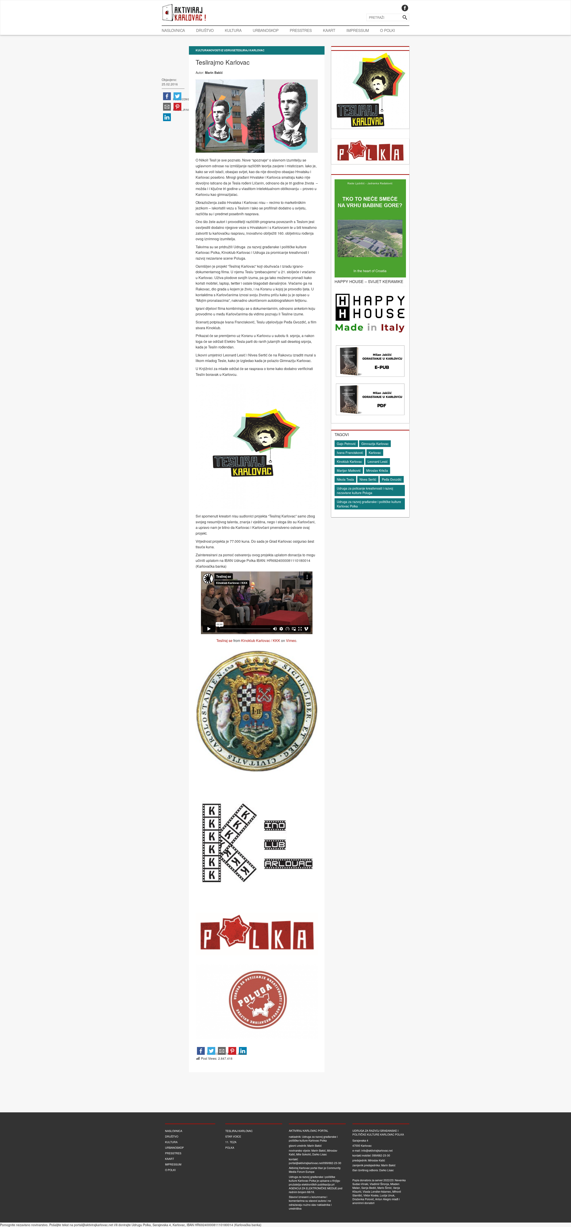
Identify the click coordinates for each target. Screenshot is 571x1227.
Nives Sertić (368, 479)
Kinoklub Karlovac (349, 461)
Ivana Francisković (350, 452)
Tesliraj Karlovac (250, 50)
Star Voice (233, 1136)
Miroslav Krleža (377, 470)
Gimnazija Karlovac (375, 443)
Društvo (205, 30)
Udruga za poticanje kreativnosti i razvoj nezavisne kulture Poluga (365, 490)
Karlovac (375, 452)
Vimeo (291, 640)
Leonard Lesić (378, 461)
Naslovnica (173, 30)
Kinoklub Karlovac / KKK (260, 640)
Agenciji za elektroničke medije (313, 1188)
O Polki (387, 30)
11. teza (230, 1142)
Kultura (233, 30)
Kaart (329, 30)
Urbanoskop (266, 30)
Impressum (357, 30)
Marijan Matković (349, 470)
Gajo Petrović (346, 443)
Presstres (301, 30)
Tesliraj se (224, 640)
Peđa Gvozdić (391, 479)
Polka (229, 1147)
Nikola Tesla (345, 479)
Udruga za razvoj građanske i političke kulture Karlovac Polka (369, 503)
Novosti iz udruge (222, 50)
